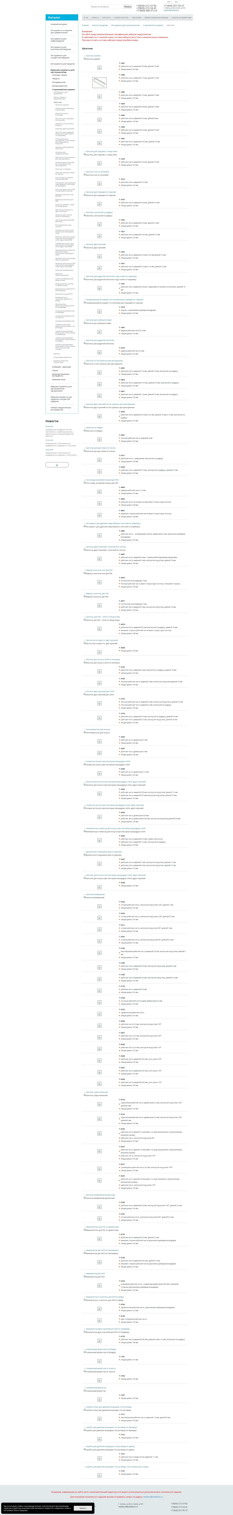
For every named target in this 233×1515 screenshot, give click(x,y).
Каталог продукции (100, 25)
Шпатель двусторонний (64, 129)
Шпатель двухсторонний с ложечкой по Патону (65, 190)
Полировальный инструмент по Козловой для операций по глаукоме (65, 141)
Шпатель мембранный (64, 270)
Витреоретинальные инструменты (60, 375)
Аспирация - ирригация (61, 367)
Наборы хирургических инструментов (61, 408)
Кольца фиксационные (62, 357)
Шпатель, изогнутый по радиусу (64, 124)
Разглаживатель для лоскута (63, 225)
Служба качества (121, 17)
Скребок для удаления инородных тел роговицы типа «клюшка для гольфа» (65, 347)
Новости (95, 17)
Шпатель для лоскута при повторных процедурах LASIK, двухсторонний (65, 238)
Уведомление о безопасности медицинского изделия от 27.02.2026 (61, 444)
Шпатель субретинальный (62, 274)
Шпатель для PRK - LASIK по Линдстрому (64, 205)
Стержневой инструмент (63, 89)
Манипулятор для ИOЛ (64, 294)
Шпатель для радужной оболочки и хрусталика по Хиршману (64, 133)
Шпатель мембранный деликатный (64, 279)
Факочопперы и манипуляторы (60, 98)
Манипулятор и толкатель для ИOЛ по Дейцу (64, 299)
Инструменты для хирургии (63, 64)
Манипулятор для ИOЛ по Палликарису (65, 289)
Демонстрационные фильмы (156, 17)
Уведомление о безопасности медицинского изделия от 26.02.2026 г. (61, 454)
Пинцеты (55, 78)
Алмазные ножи (58, 379)
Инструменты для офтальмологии (125, 25)
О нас (86, 17)
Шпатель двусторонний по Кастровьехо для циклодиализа (64, 164)
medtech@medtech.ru (171, 10)
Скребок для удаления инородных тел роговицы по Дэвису (65, 339)
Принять (82, 1508)
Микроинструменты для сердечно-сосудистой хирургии (61, 399)
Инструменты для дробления (60, 93)
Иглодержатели (58, 82)
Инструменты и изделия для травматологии (61, 31)
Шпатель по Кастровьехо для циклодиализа (65, 158)
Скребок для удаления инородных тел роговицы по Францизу (65, 332)
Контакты (106, 17)
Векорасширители (59, 86)
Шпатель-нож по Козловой (61, 114)
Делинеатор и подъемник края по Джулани (65, 259)
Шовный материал (59, 24)
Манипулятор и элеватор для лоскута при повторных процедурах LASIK (65, 252)
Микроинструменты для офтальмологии (62, 71)
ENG (176, 2)
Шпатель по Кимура (63, 169)
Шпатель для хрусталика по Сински (65, 173)
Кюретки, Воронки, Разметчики (61, 361)
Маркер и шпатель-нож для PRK (64, 195)
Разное (55, 370)
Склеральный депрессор (65, 321)
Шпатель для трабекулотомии (61, 153)
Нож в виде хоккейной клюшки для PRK (64, 178)
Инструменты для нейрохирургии (58, 40)
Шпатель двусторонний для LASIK (64, 220)
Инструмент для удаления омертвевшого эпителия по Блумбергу (65, 184)
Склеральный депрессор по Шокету (65, 316)
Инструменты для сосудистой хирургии (60, 56)
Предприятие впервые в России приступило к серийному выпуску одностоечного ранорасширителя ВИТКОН (60, 432)
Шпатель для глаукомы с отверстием (64, 109)
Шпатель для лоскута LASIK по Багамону (63, 215)
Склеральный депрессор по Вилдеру (65, 311)
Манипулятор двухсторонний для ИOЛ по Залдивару (64, 305)
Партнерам (136, 17)
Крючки (57, 354)
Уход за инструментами (181, 17)
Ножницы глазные (59, 75)
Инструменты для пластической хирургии (61, 48)
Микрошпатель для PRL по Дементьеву (64, 284)
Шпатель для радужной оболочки (64, 148)
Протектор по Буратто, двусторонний (64, 210)
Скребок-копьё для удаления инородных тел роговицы (65, 326)
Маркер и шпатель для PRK (64, 200)
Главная (85, 25)
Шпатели (58, 102)
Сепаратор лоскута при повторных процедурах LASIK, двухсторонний (64, 245)
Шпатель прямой (62, 105)
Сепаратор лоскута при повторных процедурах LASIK (64, 231)
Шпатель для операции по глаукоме (64, 119)
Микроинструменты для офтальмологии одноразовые (61, 388)
